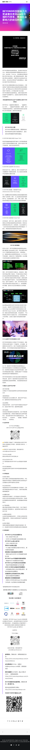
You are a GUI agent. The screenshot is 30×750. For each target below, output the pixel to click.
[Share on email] (22, 721)
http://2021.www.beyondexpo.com (15, 689)
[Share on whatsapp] (17, 721)
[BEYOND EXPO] (7, 1)
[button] (27, 2)
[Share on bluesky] (18, 721)
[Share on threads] (11, 721)
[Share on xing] (20, 721)
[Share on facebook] (8, 721)
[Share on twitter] (9, 721)
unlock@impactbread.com (9, 451)
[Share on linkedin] (15, 721)
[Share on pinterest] (13, 721)
